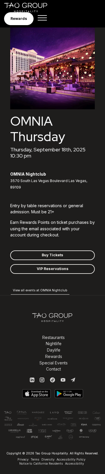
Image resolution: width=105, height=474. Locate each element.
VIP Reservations (53, 269)
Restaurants (53, 337)
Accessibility (74, 464)
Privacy (23, 459)
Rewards (53, 356)
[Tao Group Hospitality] (29, 7)
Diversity (48, 459)
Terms (35, 459)
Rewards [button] (18, 18)
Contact (53, 368)
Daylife (53, 349)
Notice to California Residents (41, 464)
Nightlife (54, 343)
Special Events (53, 362)
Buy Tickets (52, 255)
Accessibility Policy (71, 459)
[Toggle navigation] (42, 18)
